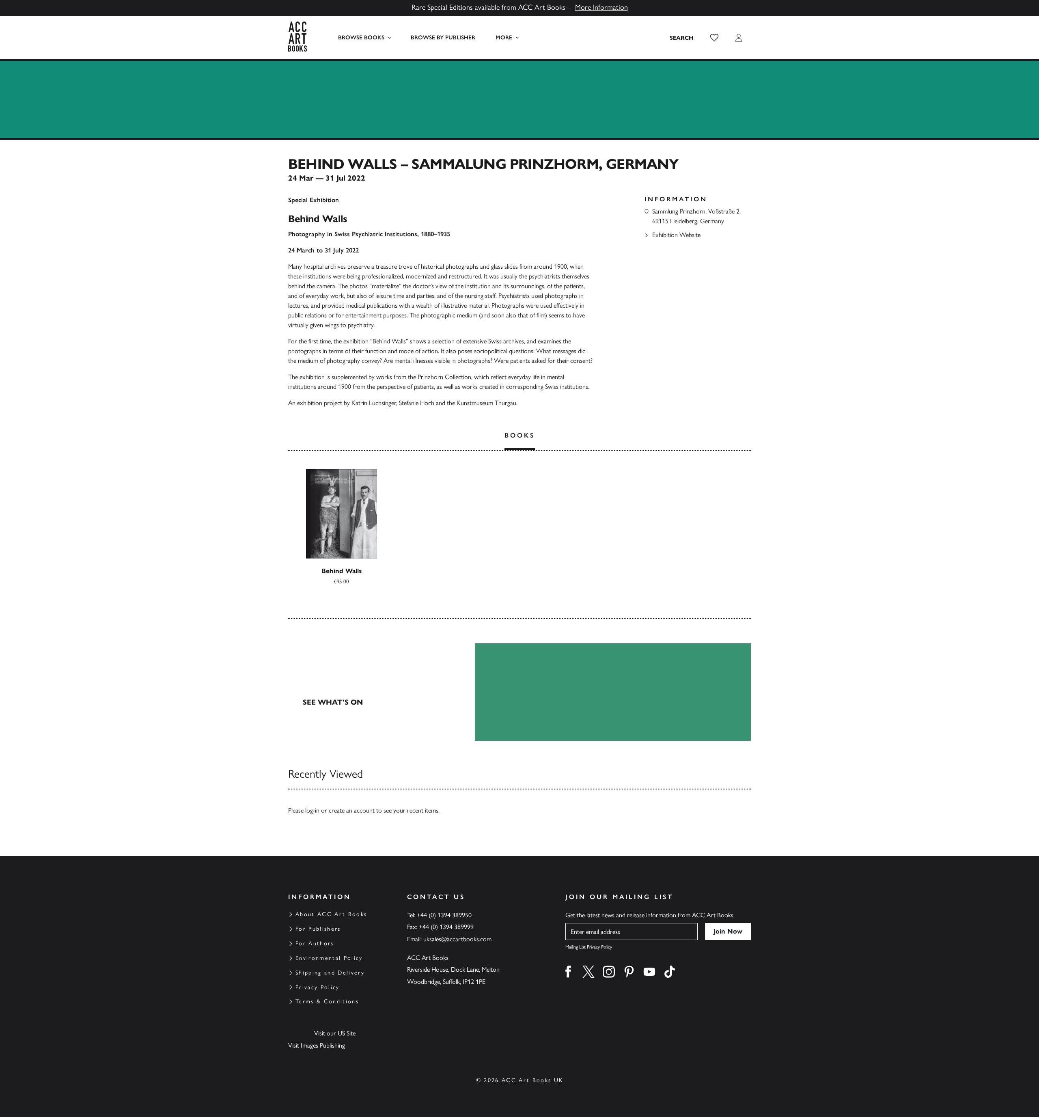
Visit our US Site (335, 1033)
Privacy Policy (317, 987)
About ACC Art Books (331, 914)
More (504, 37)
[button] (714, 37)
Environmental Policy (329, 958)
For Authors (314, 943)
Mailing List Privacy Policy (588, 947)
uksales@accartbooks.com (457, 939)
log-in (312, 810)
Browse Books (361, 37)
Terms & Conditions (327, 1001)
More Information (601, 7)
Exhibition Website (676, 235)
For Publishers (318, 928)
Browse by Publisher (443, 37)
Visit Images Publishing (316, 1045)
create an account (352, 810)
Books (519, 435)
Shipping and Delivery (329, 972)
